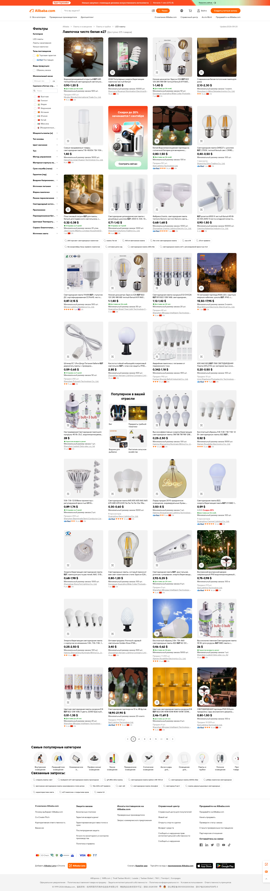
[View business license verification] (160, 886)
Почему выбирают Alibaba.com (49, 812)
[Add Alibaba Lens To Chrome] (77, 866)
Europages (176, 878)
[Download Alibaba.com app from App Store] (204, 866)
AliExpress (94, 878)
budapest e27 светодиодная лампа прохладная (80, 780)
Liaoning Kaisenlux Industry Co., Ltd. (212, 228)
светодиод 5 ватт (173, 786)
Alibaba (66, 26)
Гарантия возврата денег (87, 817)
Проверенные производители (131, 815)
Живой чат (163, 817)
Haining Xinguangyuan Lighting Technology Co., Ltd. (172, 512)
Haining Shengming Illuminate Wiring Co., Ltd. (172, 444)
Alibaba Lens (50, 866)
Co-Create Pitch (42, 817)
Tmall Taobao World (121, 878)
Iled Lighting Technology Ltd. (165, 166)
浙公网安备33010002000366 (181, 887)
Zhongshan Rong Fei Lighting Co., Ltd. (80, 584)
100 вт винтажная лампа (135, 241)
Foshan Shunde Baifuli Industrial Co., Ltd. (170, 379)
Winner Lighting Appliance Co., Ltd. (79, 307)
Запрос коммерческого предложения (134, 820)
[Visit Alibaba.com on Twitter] (212, 845)
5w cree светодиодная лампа (165, 241)
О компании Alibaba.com (47, 806)
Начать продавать (207, 817)
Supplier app (141, 866)
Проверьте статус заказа (210, 822)
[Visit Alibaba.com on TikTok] (229, 845)
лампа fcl (101, 792)
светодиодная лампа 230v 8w (142, 247)
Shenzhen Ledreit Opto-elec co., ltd (79, 446)
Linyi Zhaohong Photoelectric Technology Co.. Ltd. (217, 379)
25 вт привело (204, 241)
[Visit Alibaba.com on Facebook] (201, 845)
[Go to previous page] (127, 739)
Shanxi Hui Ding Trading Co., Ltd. (211, 163)
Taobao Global (146, 878)
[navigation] (45, 383)
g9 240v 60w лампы (115, 780)
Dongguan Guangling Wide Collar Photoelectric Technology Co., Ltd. (172, 93)
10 (167, 739)
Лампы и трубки (103, 26)
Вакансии (39, 828)
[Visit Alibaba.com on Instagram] (218, 845)
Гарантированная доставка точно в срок (92, 823)
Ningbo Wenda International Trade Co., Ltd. (82, 97)
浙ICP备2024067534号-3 (207, 887)
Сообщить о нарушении (169, 841)
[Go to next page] (172, 739)
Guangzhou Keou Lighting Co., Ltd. (123, 516)
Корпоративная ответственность (50, 822)
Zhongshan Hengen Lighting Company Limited (128, 375)
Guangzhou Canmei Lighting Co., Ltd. (213, 521)
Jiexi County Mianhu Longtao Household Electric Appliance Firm (83, 231)
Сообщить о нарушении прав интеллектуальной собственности (174, 834)
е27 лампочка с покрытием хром (75, 792)
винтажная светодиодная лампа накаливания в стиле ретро (60, 786)
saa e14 (188, 241)
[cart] (191, 11)
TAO (157, 878)
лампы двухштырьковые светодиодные (204, 786)
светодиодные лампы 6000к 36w (184, 780)
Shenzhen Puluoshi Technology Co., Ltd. (81, 381)
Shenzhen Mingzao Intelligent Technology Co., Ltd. (172, 313)
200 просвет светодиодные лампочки (82, 241)
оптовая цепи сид (115, 247)
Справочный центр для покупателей (175, 812)
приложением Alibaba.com (180, 866)
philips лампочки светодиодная (219, 780)
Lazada (135, 878)
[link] (266, 864)
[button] (153, 10)
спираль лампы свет (44, 780)
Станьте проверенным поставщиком (216, 828)
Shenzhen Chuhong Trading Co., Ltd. (124, 231)
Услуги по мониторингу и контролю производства (92, 837)
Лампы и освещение (82, 26)
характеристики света (45, 792)
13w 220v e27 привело (101, 786)
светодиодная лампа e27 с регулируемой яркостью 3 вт (185, 247)
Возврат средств (166, 828)
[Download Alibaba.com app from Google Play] (225, 866)
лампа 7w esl (111, 241)
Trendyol (165, 878)
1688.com (106, 878)
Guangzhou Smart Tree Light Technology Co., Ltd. (128, 309)
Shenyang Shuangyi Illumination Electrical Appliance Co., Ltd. (128, 91)
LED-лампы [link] (120, 26)
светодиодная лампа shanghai (145, 786)
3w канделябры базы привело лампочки (83, 247)
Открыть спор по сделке (169, 822)
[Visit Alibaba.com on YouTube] (223, 845)
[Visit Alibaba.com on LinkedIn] (206, 845)
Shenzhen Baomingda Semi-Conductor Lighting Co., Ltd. (83, 518)
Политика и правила (85, 844)
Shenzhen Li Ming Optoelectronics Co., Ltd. (216, 91)
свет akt (122, 786)
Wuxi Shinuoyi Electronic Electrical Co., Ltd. (216, 307)
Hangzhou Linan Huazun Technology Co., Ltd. (83, 160)
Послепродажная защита (87, 830)
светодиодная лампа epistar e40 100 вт (147, 780)
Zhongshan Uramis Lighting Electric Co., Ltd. (172, 228)
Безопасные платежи (86, 812)
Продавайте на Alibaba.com (211, 812)
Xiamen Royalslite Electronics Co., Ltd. (213, 444)
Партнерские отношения (210, 833)
